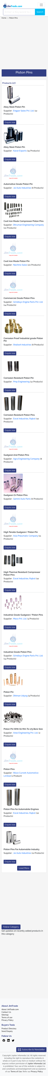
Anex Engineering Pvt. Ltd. (25, 733)
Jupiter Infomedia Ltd (36, 1063)
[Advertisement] (24, 43)
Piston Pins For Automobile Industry (21, 849)
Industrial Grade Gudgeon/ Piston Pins (23, 615)
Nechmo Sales (20, 265)
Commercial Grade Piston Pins (19, 298)
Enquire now (10, 122)
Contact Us (6, 1012)
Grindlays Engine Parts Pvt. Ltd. (28, 302)
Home (4, 18)
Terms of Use (16, 1072)
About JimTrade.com (10, 1009)
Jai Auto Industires (22, 853)
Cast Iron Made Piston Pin (17, 261)
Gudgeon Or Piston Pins (16, 495)
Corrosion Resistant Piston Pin (19, 378)
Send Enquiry (7, 1031)
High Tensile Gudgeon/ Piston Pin (21, 532)
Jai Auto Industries (22, 188)
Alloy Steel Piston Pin (14, 107)
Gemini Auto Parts (22, 499)
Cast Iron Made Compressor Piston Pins (24, 221)
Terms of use (7, 1017)
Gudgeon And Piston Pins (16, 455)
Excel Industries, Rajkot (24, 418)
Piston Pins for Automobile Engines (21, 809)
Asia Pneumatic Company (25, 536)
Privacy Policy (7, 1020)
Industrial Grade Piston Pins (17, 652)
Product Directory (9, 1029)
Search (40, 12)
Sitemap (5, 1015)
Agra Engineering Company (26, 459)
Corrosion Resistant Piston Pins (19, 415)
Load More (24, 868)
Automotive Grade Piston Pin (18, 184)
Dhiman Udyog (20, 696)
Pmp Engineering (21, 381)
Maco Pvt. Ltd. (20, 618)
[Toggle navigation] (41, 4)
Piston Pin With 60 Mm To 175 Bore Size (23, 729)
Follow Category (11, 927)
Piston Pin (9, 692)
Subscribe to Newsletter (33, 1049)
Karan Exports (20, 151)
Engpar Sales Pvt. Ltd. (23, 111)
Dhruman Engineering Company (28, 225)
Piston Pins (13, 18)
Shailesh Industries (22, 344)
